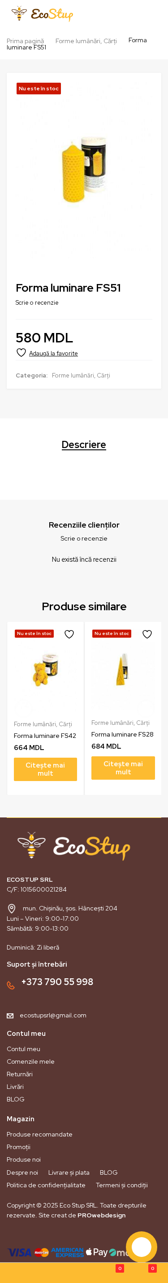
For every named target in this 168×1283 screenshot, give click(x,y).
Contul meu (23, 1049)
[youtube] (43, 1236)
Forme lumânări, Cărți (86, 41)
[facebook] (13, 1236)
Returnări (20, 1074)
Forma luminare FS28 (122, 734)
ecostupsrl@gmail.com (53, 1015)
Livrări (15, 1087)
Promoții (18, 1147)
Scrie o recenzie (37, 302)
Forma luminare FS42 (45, 736)
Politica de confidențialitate (46, 1185)
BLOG (16, 1099)
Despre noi (22, 1172)
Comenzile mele (31, 1061)
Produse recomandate (40, 1134)
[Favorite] (47, 352)
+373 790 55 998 (57, 982)
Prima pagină (25, 41)
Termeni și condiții (122, 1185)
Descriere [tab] (84, 445)
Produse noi (24, 1159)
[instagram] (28, 1236)
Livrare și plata (69, 1172)
